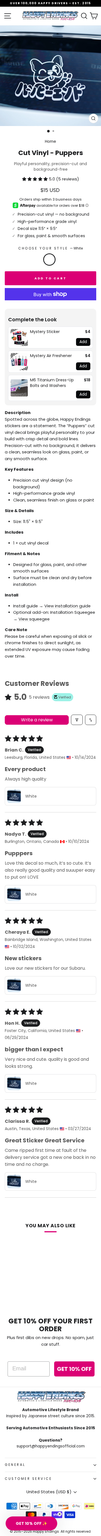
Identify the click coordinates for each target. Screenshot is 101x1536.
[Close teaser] (60, 1514)
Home (50, 141)
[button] (35, 179)
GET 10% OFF (74, 1369)
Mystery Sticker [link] (45, 331)
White (49, 259)
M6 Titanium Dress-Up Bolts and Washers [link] (52, 382)
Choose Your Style (50, 248)
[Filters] (77, 720)
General (15, 1465)
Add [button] (83, 341)
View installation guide (67, 606)
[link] (19, 337)
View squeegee (34, 619)
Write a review (37, 720)
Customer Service (28, 1478)
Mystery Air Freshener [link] (51, 355)
